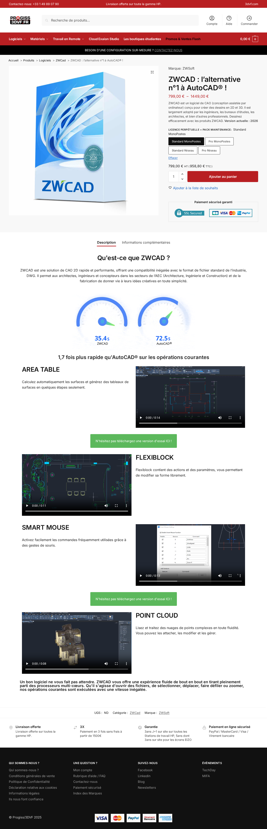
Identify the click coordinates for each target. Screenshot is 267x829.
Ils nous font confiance (26, 799)
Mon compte (82, 770)
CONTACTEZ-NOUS (168, 50)
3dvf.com (251, 4)
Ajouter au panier (223, 176)
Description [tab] (106, 242)
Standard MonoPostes (186, 141)
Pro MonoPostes (219, 141)
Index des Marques (87, 793)
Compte (211, 24)
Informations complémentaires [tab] (146, 242)
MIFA (206, 776)
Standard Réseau (183, 150)
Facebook (145, 770)
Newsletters (147, 788)
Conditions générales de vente (32, 776)
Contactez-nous (85, 782)
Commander (249, 24)
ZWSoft (164, 712)
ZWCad (135, 712)
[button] (249, 39)
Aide (229, 24)
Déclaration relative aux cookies (33, 788)
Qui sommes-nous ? (24, 770)
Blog (141, 782)
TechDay (208, 770)
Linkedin (144, 776)
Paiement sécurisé (87, 788)
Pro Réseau (209, 150)
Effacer (173, 157)
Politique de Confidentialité (29, 782)
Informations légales (24, 793)
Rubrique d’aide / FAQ (89, 776)
